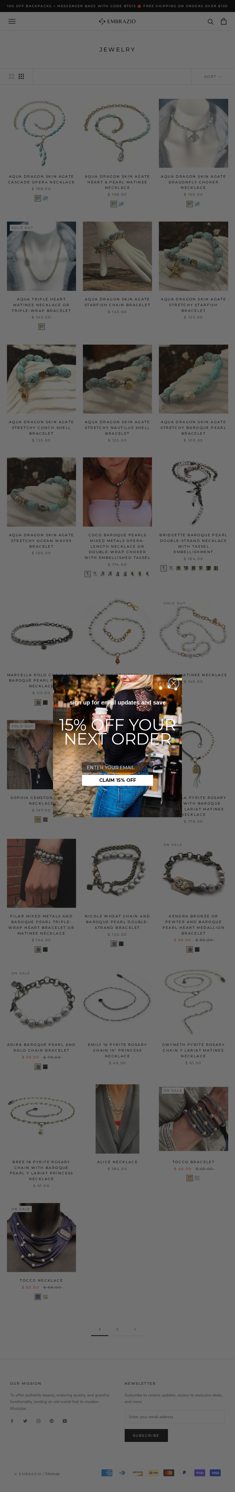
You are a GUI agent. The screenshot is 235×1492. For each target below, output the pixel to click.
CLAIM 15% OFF (117, 780)
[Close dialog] (174, 683)
